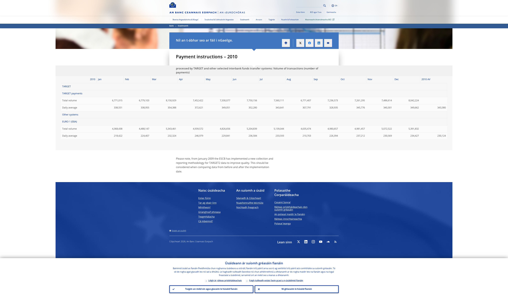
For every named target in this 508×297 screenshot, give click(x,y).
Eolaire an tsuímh (179, 231)
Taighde (272, 20)
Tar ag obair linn (207, 203)
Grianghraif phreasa (209, 212)
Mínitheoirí (204, 207)
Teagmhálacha (206, 217)
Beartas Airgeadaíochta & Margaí (185, 20)
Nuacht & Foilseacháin (290, 20)
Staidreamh (244, 20)
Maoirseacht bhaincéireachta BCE (318, 20)
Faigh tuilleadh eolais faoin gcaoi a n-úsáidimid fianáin (276, 281)
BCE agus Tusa (315, 12)
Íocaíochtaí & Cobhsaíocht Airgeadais (219, 20)
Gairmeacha (331, 12)
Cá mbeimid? (205, 221)
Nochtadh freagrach (247, 207)
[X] (298, 242)
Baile (171, 26)
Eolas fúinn (300, 12)
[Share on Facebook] (310, 43)
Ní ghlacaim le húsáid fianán (297, 289)
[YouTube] (321, 242)
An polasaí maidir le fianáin (289, 214)
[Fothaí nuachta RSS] (335, 242)
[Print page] (286, 43)
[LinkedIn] (306, 242)
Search (324, 5)
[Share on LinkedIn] (319, 43)
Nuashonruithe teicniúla (249, 203)
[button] (329, 5)
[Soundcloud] (328, 242)
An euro (259, 20)
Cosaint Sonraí (282, 202)
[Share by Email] (328, 43)
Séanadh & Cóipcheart (248, 198)
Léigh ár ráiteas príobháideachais (225, 281)
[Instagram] (313, 242)
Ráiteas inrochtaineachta (288, 219)
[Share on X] (300, 43)
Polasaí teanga (282, 224)
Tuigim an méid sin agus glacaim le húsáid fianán (211, 289)
